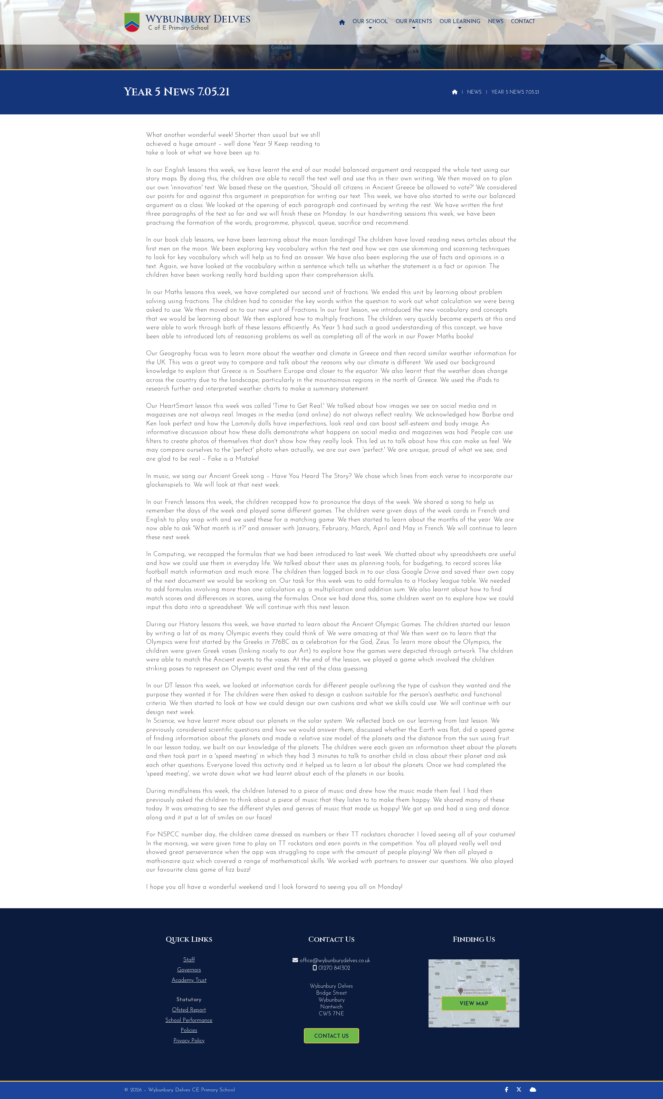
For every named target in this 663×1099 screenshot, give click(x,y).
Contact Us (331, 1036)
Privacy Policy (188, 1041)
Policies (189, 1030)
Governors (189, 970)
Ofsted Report (189, 1010)
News (474, 92)
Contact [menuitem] (523, 22)
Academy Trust (189, 980)
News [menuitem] (495, 22)
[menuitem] (342, 22)
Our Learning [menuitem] (460, 22)
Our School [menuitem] (370, 22)
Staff (189, 960)
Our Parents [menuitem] (414, 22)
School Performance (188, 1020)
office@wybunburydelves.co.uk (335, 961)
